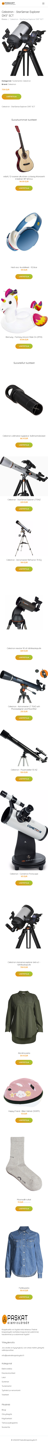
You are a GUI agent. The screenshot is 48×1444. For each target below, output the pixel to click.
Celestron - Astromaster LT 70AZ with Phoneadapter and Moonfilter (24, 707)
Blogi (4, 1410)
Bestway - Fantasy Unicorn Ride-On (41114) (24, 337)
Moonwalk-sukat (24, 1199)
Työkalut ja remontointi (11, 1390)
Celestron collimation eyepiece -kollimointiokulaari (24, 436)
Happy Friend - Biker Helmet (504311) (24, 1111)
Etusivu (4, 19)
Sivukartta (6, 1427)
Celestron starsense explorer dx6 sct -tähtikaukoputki (24, 963)
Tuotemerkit (17, 81)
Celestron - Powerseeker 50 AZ (24, 770)
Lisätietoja (12, 97)
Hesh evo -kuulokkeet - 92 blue (24, 267)
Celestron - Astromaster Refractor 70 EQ (24, 560)
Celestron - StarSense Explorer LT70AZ (24, 499)
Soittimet (5, 1382)
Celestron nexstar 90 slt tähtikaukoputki (24, 648)
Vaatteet (5, 1395)
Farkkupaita (24, 1288)
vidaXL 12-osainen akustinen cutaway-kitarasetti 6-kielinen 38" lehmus (24, 177)
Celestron (27, 81)
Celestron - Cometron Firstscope (24, 874)
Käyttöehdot (7, 1418)
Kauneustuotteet (8, 1373)
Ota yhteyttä (7, 1414)
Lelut (4, 1377)
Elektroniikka (7, 1369)
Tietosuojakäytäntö (10, 1423)
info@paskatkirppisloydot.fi (13, 1355)
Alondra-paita (24, 1053)
